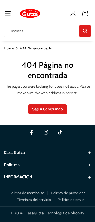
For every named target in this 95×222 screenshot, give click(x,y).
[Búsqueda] (85, 31)
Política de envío (71, 199)
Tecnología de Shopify (65, 213)
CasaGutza (35, 213)
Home (9, 48)
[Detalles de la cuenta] (73, 13)
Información (18, 176)
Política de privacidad (68, 193)
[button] (7, 13)
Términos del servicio (34, 199)
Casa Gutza (14, 152)
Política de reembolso (26, 193)
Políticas (12, 164)
